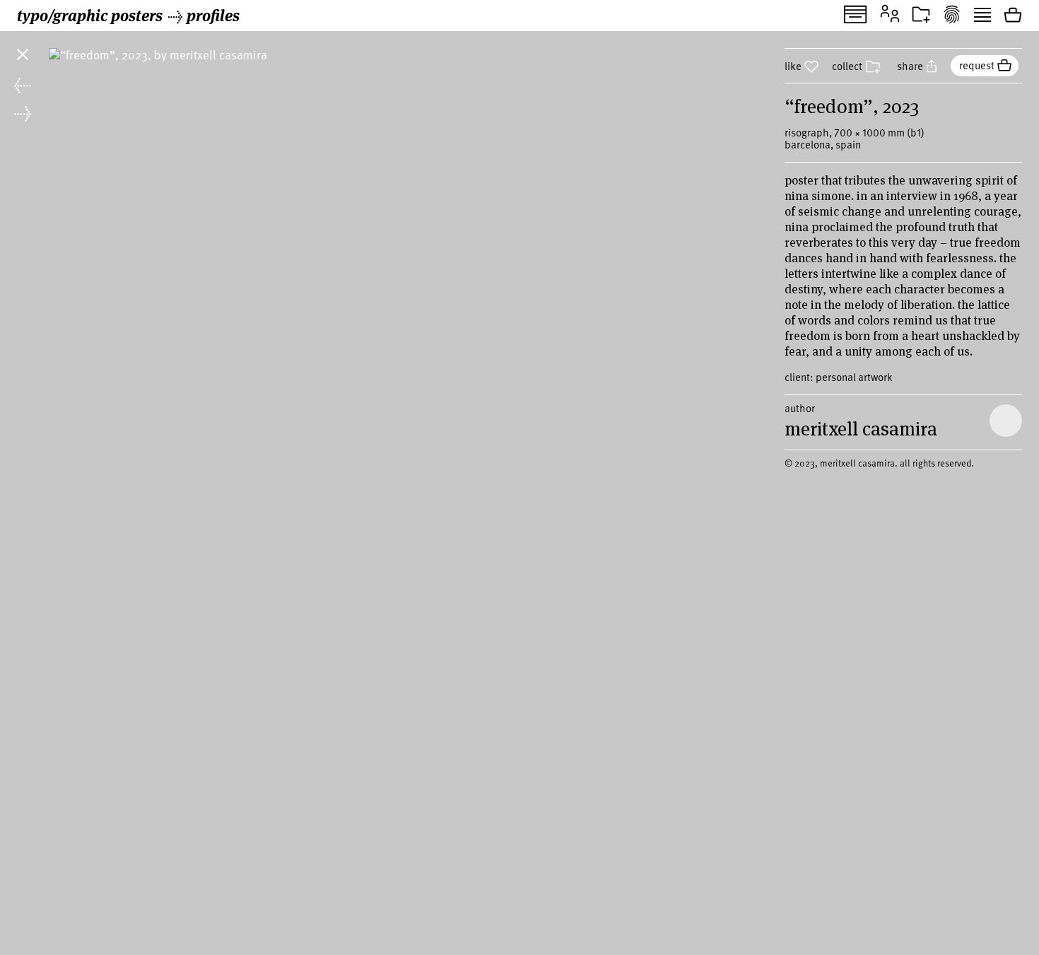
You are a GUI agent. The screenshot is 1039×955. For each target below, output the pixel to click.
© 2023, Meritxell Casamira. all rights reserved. (879, 463)
